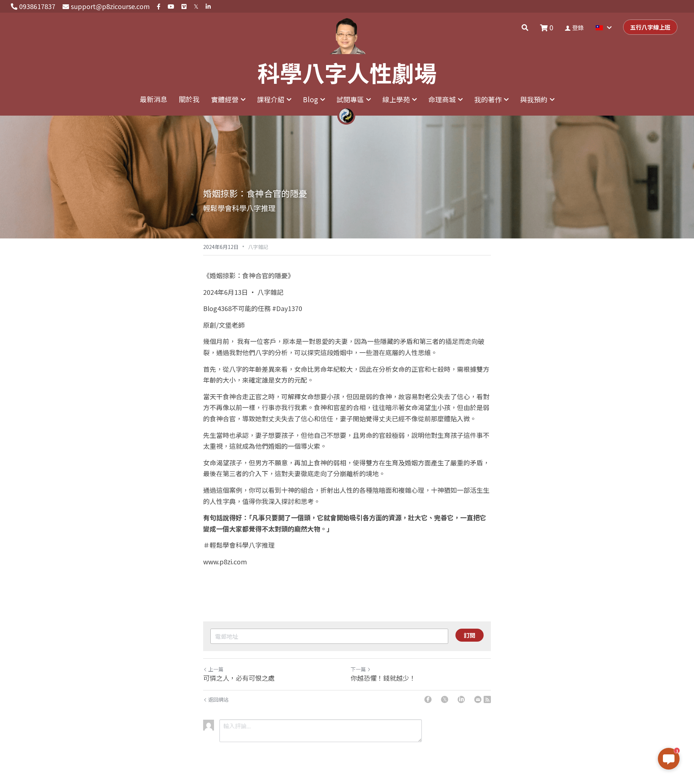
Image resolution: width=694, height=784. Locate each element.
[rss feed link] (487, 699)
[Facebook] (428, 699)
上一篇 (215, 669)
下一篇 (358, 669)
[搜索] (525, 27)
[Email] (477, 699)
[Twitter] (444, 699)
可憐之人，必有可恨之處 (239, 678)
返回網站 (218, 699)
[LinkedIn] (461, 699)
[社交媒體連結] (158, 6)
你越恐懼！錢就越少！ (383, 678)
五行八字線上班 (650, 27)
